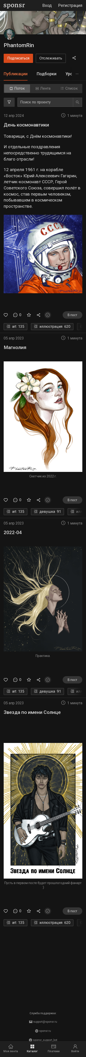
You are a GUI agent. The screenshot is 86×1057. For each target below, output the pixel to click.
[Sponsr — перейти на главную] (14, 6)
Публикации (16, 73)
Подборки (46, 73)
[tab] (16, 74)
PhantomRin (19, 45)
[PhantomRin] (9, 34)
